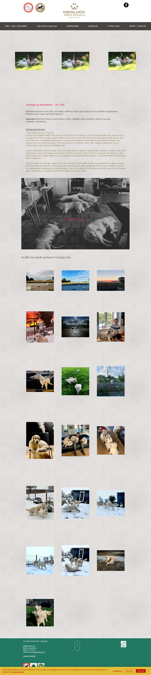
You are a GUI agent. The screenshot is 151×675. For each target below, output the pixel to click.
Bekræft (141, 671)
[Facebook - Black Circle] (126, 5)
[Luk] (148, 671)
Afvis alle (129, 671)
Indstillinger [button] (117, 671)
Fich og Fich (44, 641)
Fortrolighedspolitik (16, 672)
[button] (47, 27)
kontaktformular (38, 652)
